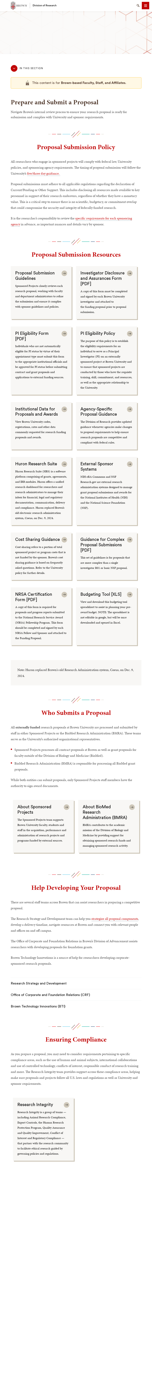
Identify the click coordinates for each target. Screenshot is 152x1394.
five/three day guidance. (43, 173)
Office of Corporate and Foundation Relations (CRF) (50, 995)
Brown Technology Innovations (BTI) (38, 1006)
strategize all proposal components (114, 918)
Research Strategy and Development (39, 983)
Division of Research (45, 5)
